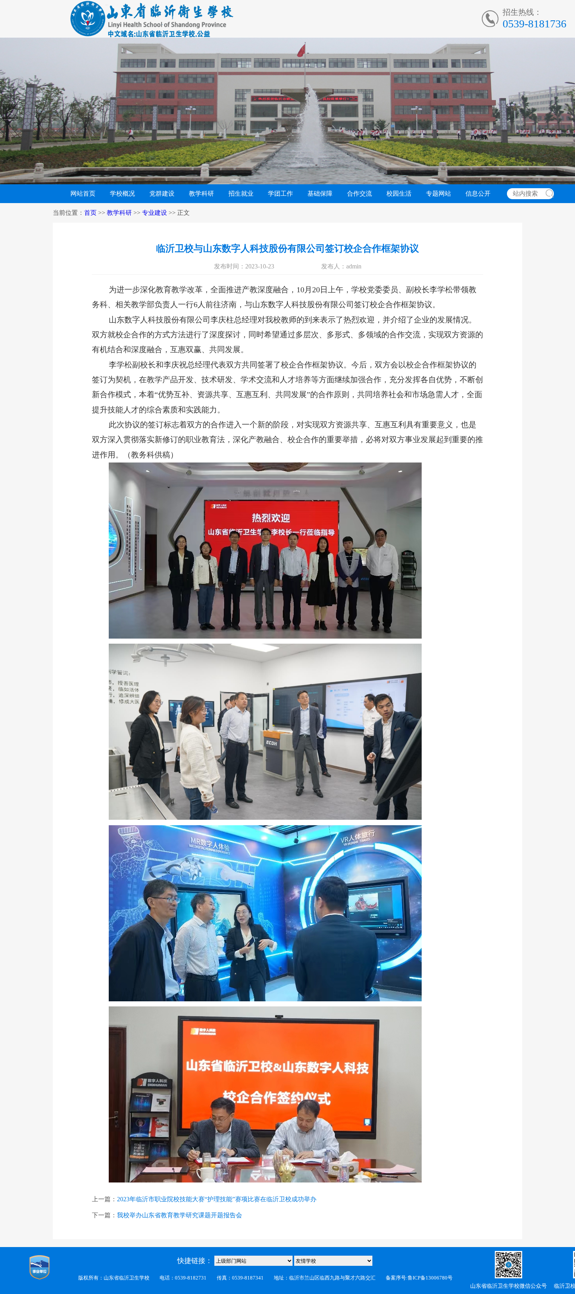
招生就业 (240, 193)
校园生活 (398, 193)
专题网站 (438, 193)
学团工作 (280, 193)
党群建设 (161, 193)
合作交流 (359, 193)
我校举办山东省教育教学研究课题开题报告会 (179, 1215)
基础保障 (319, 193)
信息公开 (478, 193)
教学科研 (201, 193)
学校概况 (122, 193)
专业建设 (154, 212)
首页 (90, 212)
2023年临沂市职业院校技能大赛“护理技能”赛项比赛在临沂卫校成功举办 (216, 1199)
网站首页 (82, 193)
